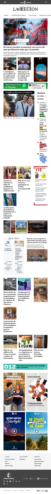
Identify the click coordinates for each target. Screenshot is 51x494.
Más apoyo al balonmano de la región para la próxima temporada (24, 76)
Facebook (13, 481)
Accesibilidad (28, 490)
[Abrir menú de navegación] (5, 2)
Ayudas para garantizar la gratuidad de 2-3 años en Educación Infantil (9, 213)
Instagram (4, 481)
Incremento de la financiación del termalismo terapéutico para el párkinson (9, 326)
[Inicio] (13, 475)
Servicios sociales (9, 465)
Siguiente (33, 118)
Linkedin (4, 484)
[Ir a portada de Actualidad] (25, 9)
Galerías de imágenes (39, 461)
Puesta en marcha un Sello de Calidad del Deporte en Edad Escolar (8, 186)
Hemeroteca (22, 459)
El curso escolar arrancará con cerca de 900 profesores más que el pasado (24, 48)
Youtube (10, 481)
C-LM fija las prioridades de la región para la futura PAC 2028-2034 (9, 76)
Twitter (16, 481)
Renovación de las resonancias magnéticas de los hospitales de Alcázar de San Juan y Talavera (9, 298)
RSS (7, 484)
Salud (6, 461)
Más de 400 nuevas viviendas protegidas (38, 353)
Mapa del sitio (21, 490)
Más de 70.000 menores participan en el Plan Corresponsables (24, 186)
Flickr (19, 481)
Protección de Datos (7, 490)
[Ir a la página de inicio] (25, 2)
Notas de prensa (37, 463)
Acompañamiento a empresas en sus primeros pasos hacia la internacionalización (25, 355)
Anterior (30, 118)
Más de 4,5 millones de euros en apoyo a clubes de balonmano (9, 354)
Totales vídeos (37, 465)
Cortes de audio (37, 459)
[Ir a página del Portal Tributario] (25, 226)
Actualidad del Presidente (19, 15)
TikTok (7, 481)
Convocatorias (33, 15)
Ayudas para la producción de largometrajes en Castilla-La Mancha (24, 296)
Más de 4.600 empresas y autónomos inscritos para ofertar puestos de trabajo (37, 240)
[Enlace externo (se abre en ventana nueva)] (41, 69)
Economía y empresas (10, 459)
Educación (7, 463)
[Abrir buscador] (46, 2)
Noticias (6, 15)
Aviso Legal (15, 490)
